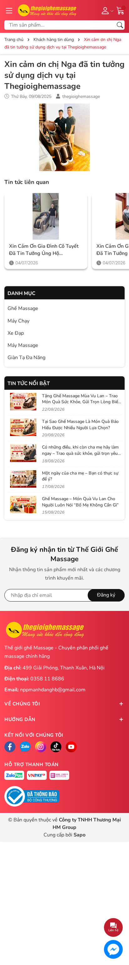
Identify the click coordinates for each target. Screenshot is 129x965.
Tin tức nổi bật (29, 383)
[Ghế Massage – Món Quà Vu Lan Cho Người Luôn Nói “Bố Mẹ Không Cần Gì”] (23, 504)
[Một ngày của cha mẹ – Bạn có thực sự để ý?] (23, 479)
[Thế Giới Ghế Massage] (47, 9)
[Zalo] (25, 746)
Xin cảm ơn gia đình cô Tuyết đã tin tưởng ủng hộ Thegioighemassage (44, 250)
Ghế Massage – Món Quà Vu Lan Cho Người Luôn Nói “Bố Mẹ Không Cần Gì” (80, 502)
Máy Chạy (18, 320)
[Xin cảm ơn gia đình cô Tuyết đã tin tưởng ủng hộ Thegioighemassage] (45, 216)
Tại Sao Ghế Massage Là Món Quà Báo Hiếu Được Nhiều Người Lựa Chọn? (80, 425)
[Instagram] (40, 746)
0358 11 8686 (47, 678)
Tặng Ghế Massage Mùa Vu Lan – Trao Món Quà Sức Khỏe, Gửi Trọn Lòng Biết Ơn (81, 402)
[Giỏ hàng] (120, 10)
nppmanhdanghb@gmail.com (52, 689)
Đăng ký (106, 595)
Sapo (79, 834)
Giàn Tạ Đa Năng (26, 357)
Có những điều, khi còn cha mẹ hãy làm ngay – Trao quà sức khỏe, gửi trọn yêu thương (80, 453)
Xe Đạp (16, 333)
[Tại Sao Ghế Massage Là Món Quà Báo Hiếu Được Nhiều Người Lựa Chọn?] (23, 427)
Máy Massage (23, 345)
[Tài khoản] (106, 10)
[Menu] (9, 10)
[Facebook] (9, 746)
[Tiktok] (55, 746)
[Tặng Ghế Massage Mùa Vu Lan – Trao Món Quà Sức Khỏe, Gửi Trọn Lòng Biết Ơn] (23, 401)
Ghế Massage (23, 308)
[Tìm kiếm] (120, 25)
